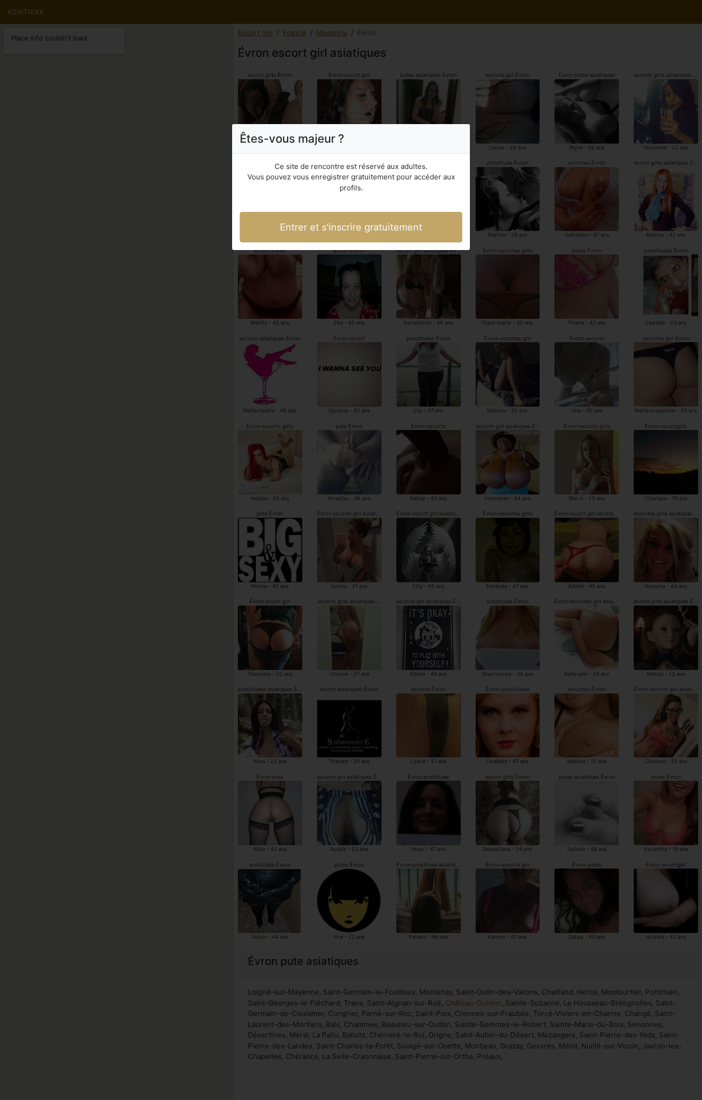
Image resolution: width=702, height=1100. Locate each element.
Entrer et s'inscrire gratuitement (351, 227)
